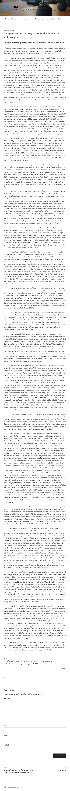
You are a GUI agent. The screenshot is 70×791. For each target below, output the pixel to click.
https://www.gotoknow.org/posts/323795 (26, 664)
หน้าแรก (6, 19)
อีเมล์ (6, 735)
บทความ (8, 678)
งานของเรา (26, 19)
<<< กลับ (63, 668)
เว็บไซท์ (6, 745)
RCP (16, 6)
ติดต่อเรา (60, 19)
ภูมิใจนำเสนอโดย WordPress (11, 787)
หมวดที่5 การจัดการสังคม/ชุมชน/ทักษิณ (18, 678)
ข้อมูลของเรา (15, 19)
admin (12, 30)
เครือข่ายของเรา (38, 19)
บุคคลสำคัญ (50, 19)
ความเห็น (7, 699)
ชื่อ (5, 725)
